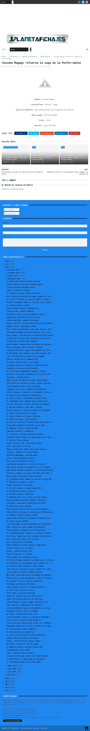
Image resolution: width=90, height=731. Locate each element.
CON (34, 147)
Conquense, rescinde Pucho (18, 377)
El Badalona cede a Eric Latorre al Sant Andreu (27, 497)
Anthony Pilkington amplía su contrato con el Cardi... (30, 302)
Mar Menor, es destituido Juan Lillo (22, 614)
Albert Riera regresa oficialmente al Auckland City (29, 518)
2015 (7, 678)
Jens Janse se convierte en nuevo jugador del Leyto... (30, 569)
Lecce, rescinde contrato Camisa (20, 653)
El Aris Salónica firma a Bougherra (22, 629)
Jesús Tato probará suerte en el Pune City (25, 599)
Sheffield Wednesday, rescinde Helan (22, 455)
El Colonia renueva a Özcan (18, 305)
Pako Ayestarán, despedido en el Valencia (24, 605)
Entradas (9, 209)
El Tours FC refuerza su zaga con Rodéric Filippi (28, 299)
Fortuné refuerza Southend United (21, 287)
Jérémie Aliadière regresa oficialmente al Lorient (28, 608)
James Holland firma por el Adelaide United (25, 587)
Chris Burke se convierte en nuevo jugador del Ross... (30, 383)
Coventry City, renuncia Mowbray (20, 311)
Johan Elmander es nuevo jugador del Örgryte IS (27, 602)
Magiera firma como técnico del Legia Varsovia (27, 449)
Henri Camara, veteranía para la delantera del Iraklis (30, 335)
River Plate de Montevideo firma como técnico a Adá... (30, 329)
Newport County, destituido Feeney (21, 326)
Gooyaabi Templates (40, 728)
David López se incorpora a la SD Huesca (24, 476)
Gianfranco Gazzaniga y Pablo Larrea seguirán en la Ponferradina (44, 157)
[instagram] (87, 2)
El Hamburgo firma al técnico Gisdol (22, 428)
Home (3, 49)
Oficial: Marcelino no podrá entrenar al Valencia (28, 404)
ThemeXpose (15, 728)
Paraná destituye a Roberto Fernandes (23, 320)
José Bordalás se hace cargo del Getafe (23, 386)
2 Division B (13, 56)
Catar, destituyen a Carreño (18, 446)
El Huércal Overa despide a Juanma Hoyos (24, 395)
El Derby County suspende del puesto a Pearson (26, 371)
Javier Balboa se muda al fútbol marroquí (24, 572)
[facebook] (79, 2)
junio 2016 (12, 672)
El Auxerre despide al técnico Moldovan (23, 416)
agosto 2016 (12, 666)
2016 (7, 267)
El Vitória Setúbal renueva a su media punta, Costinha (30, 560)
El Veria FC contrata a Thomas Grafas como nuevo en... (30, 422)
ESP (63, 147)
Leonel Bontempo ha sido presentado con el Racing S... (30, 524)
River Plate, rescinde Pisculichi (21, 593)
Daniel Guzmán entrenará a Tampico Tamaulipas (26, 500)
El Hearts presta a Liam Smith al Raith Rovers (27, 398)
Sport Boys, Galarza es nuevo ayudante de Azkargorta (29, 536)
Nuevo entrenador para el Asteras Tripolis (25, 347)
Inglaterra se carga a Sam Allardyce (22, 368)
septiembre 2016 (14, 279)
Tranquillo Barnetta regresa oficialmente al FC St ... (30, 350)
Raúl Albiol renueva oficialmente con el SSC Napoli (29, 467)
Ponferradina (45, 56)
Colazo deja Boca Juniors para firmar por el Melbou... (30, 623)
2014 (7, 681)
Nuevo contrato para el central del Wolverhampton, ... (30, 509)
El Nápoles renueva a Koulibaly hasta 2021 (25, 647)
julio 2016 (12, 669)
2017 (7, 264)
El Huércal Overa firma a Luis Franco (23, 362)
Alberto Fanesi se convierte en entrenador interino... (30, 392)
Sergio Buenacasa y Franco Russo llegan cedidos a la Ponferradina (72, 157)
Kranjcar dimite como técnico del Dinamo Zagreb (27, 656)
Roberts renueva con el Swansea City (22, 359)
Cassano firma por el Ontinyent (20, 548)
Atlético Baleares (10, 147)
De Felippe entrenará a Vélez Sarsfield (23, 293)
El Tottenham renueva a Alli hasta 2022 (23, 662)
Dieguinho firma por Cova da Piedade (22, 611)
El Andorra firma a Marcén (18, 440)
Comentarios (10, 213)
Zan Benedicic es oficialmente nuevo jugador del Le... (30, 563)
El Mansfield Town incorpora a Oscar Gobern (25, 566)
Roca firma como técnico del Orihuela (23, 539)
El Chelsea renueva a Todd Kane (20, 494)
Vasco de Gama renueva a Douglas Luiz (23, 308)
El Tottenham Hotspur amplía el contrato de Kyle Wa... (30, 479)
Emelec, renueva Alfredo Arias (19, 551)
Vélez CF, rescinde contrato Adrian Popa (24, 596)
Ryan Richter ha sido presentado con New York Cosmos (29, 578)
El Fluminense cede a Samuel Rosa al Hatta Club (27, 401)
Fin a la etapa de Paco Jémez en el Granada (25, 356)
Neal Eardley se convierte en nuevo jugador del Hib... (30, 296)
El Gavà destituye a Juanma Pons (20, 632)
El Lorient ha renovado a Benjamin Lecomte (25, 434)
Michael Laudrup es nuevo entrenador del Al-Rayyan (28, 410)
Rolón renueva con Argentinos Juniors (22, 557)
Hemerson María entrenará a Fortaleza (23, 638)
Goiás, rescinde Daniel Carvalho (20, 458)
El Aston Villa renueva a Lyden (20, 590)
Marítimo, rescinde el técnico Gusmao (23, 644)
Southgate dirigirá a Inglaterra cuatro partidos (27, 365)
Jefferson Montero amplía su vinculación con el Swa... (30, 437)
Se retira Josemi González (18, 521)
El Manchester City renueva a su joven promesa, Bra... (30, 353)
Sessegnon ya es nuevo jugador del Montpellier (26, 389)
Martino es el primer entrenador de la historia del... (30, 374)
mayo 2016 (11, 675)
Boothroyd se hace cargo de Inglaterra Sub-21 (26, 314)
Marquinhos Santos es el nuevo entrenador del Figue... (30, 626)
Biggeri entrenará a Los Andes (19, 485)
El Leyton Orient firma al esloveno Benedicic (26, 635)
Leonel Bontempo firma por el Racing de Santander (28, 617)
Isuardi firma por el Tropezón (19, 554)
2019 (7, 261)
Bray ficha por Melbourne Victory (21, 461)
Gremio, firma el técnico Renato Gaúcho (23, 641)
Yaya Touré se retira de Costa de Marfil (24, 620)
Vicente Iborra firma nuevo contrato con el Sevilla (29, 338)
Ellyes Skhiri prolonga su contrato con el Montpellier (30, 512)
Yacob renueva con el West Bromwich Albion (25, 284)
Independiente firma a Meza (18, 650)
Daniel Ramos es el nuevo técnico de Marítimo (26, 545)
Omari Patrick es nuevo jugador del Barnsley (26, 527)
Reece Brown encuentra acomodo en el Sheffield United (29, 470)
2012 (7, 687)
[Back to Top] (86, 728)
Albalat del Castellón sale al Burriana (23, 317)
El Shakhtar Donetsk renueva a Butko (22, 515)
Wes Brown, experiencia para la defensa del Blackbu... (30, 575)
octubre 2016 (13, 276)
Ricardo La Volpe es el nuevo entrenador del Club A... (30, 473)
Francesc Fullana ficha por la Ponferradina (14, 158)
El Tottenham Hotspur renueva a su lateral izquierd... (30, 533)
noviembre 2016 (13, 273)
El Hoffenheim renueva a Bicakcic (21, 491)
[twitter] (83, 2)
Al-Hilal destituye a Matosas (19, 506)
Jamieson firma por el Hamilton (20, 431)
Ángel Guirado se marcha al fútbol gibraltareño (27, 380)
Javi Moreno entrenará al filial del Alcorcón (26, 464)
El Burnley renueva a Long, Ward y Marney (24, 407)
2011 (7, 690)
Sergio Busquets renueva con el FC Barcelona (26, 530)
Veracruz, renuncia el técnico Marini (22, 452)
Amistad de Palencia (29, 56)
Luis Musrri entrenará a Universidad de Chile (26, 503)
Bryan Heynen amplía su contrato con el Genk (26, 425)
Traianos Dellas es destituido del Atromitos (26, 659)
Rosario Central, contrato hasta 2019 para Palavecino (29, 323)
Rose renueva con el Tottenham (19, 542)
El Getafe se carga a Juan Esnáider (22, 419)
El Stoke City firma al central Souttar (23, 281)
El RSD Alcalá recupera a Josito (20, 482)
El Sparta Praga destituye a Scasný (22, 413)
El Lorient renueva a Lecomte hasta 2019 (24, 488)
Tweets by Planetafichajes (13, 189)
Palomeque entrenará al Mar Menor (21, 584)
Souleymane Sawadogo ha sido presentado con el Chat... (30, 332)
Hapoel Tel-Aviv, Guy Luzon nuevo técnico (24, 443)
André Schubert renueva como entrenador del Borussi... (30, 344)
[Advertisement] (45, 20)
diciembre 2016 (13, 270)
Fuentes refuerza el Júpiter (19, 290)
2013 (7, 684)
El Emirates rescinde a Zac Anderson (22, 341)
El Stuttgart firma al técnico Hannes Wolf (25, 581)
